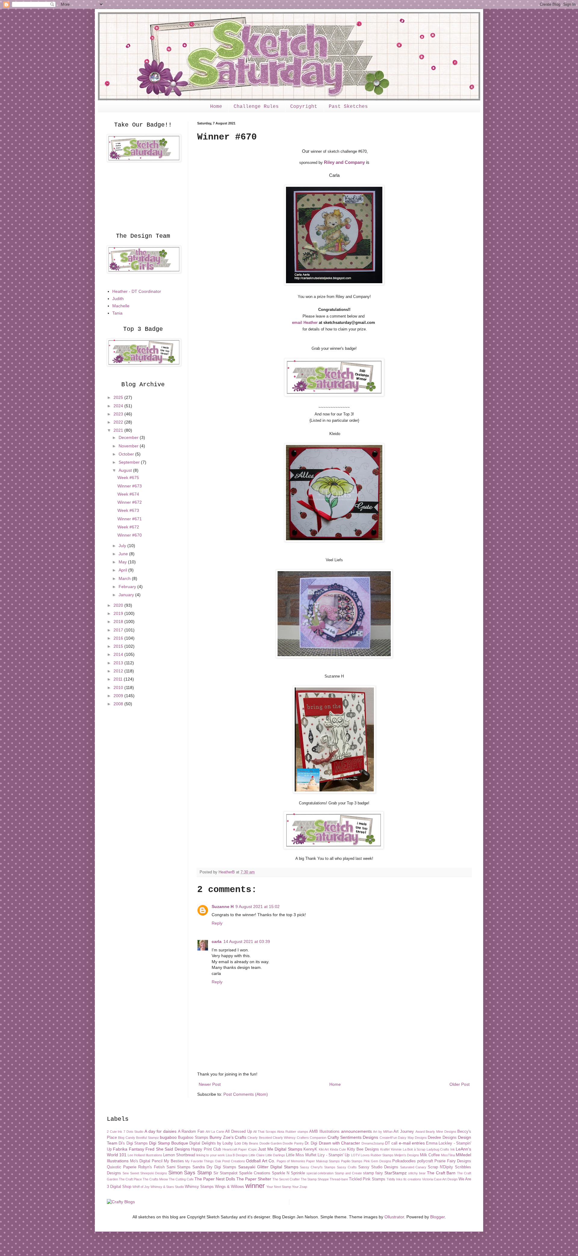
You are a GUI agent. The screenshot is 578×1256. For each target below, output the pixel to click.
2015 (118, 646)
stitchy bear (417, 1173)
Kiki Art (324, 1149)
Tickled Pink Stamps (367, 1179)
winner (255, 1185)
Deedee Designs (442, 1137)
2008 (118, 703)
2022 (118, 422)
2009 (118, 695)
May (123, 561)
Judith (118, 298)
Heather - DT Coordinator (136, 291)
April (123, 570)
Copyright (303, 106)
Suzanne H (223, 906)
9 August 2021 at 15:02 (257, 906)
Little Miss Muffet (301, 1155)
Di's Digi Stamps (133, 1143)
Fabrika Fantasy (128, 1149)
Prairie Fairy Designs (452, 1161)
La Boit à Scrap (414, 1149)
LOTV (355, 1155)
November (129, 445)
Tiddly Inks (394, 1179)
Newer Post (210, 1084)
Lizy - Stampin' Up (334, 1155)
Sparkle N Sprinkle (288, 1173)
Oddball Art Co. (260, 1160)
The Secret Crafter (286, 1179)
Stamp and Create (348, 1173)
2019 (118, 613)
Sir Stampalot (225, 1173)
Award (420, 1131)
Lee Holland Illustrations (145, 1155)
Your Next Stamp (278, 1187)
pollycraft (425, 1161)
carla (217, 941)
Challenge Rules (256, 106)
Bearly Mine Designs (441, 1131)
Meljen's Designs (406, 1155)
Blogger (437, 1216)
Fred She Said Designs (167, 1149)
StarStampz (395, 1172)
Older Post (459, 1084)
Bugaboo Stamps (193, 1137)
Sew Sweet (131, 1173)
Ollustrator (394, 1216)
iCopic (252, 1149)
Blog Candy (126, 1137)
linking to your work (210, 1155)
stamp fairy (373, 1173)
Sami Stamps (178, 1167)
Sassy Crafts (347, 1167)
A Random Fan (191, 1131)
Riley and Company (344, 162)
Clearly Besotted (259, 1137)
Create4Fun (388, 1137)
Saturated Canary (413, 1167)
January (127, 594)
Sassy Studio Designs (378, 1167)
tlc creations (412, 1179)
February (128, 586)
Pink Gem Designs (377, 1161)
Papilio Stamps (352, 1161)
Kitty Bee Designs (363, 1149)
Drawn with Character (339, 1143)
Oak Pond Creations (230, 1161)
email (297, 322)
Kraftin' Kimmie (391, 1149)
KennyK (310, 1149)
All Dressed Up (238, 1131)
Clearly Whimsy (284, 1137)
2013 (118, 662)
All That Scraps (264, 1131)
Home (216, 106)
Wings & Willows (229, 1187)
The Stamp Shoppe (315, 1179)
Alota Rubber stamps (292, 1131)
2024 (118, 405)
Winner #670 (129, 535)
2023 (118, 414)
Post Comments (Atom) (245, 1094)
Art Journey (403, 1131)
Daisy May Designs (412, 1137)
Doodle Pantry (293, 1143)
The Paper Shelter (253, 1178)
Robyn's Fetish (151, 1167)
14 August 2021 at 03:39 (246, 941)
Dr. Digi (311, 1143)
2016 (118, 638)
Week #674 (128, 494)
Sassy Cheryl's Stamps (317, 1167)
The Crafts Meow (155, 1179)
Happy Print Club (206, 1149)
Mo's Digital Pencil (146, 1161)
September (130, 462)
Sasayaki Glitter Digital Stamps (268, 1166)
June (124, 553)
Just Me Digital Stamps (280, 1149)
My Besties (174, 1161)
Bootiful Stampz (147, 1137)
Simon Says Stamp (190, 1173)
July (123, 545)
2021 (118, 430)
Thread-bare (339, 1179)
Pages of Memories (291, 1161)
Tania (117, 313)
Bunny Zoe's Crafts (228, 1137)
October (127, 454)
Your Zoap (299, 1187)
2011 (118, 679)
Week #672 (128, 527)
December (129, 437)
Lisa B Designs (237, 1155)
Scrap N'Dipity (440, 1167)
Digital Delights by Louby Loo (215, 1143)
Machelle (120, 305)
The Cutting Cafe (181, 1179)
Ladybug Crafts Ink (441, 1149)
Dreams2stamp (373, 1143)
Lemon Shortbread (179, 1155)
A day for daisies (160, 1131)
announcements (356, 1131)
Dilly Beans (250, 1143)
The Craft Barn (441, 1172)
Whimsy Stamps (199, 1187)
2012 (118, 671)
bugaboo (168, 1137)
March (125, 578)
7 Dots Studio (133, 1131)
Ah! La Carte (215, 1131)
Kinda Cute (338, 1149)
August (126, 470)
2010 (118, 687)
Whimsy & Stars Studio (167, 1187)
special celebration (320, 1173)
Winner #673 (129, 486)
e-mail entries (412, 1143)
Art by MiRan (382, 1131)
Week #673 (128, 510)
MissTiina (448, 1155)
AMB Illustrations (324, 1131)
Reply (217, 923)
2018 (118, 621)
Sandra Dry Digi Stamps (214, 1167)
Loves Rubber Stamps (377, 1155)
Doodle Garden (270, 1143)
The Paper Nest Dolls (214, 1178)
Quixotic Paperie (121, 1167)
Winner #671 (129, 518)
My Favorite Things (199, 1161)
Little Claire (257, 1155)
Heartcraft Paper (234, 1149)
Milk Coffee (430, 1155)
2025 (118, 397)
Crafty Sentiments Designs (353, 1137)
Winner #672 (129, 502)
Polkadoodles (404, 1161)
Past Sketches (348, 106)
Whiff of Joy (141, 1187)
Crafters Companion (311, 1137)
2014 (118, 654)
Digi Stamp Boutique (168, 1143)
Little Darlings (275, 1155)
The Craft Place (130, 1179)
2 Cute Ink (114, 1131)
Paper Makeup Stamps (323, 1161)
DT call (391, 1143)
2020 (118, 605)
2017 (118, 630)
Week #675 (128, 477)
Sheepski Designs (153, 1173)
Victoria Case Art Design (440, 1179)
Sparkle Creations (254, 1173)
